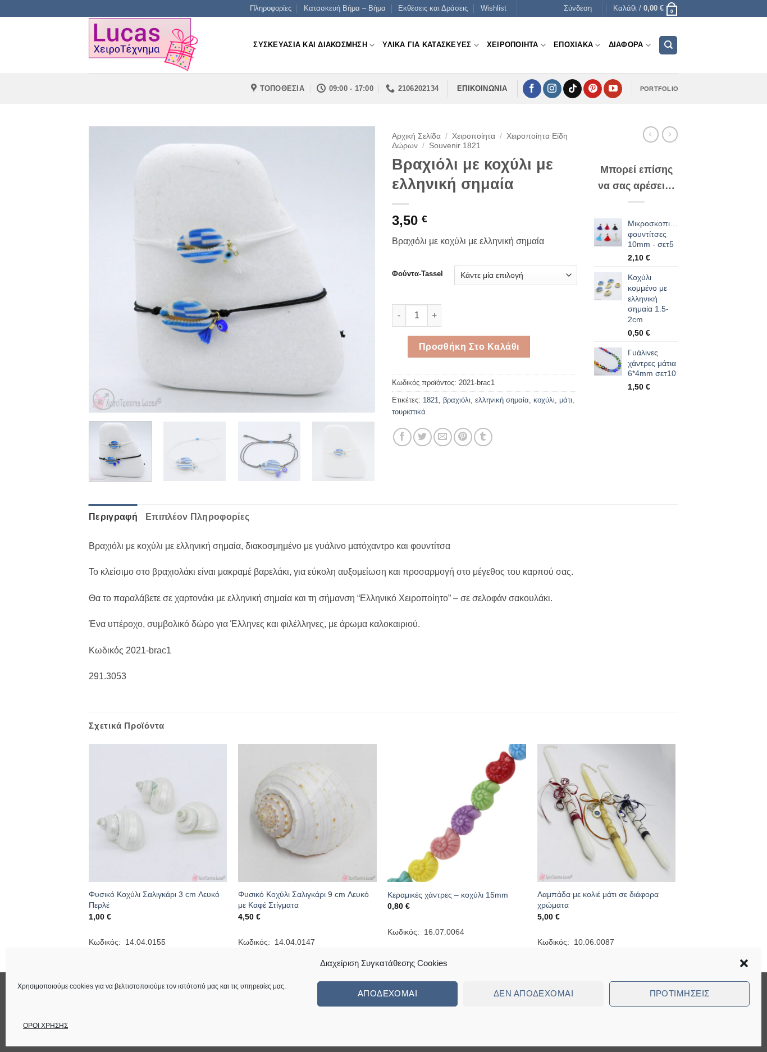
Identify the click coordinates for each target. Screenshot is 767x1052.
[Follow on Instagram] (552, 88)
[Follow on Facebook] (532, 88)
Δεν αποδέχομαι (533, 993)
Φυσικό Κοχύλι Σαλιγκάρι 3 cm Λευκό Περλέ (154, 899)
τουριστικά (409, 412)
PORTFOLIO (659, 88)
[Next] (355, 269)
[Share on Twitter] (422, 437)
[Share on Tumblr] (483, 437)
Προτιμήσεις (680, 993)
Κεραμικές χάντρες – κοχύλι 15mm (447, 894)
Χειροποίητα (473, 136)
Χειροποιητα (512, 44)
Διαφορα (626, 44)
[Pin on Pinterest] (463, 437)
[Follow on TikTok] (572, 88)
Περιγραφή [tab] (113, 517)
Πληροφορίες (270, 8)
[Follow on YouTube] (613, 88)
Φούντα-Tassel (417, 274)
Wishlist (493, 8)
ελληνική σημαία (502, 400)
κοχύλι (544, 400)
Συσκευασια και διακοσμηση (310, 44)
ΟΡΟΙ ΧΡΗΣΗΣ (45, 1026)
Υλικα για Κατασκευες (426, 44)
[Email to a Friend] (442, 437)
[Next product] (651, 134)
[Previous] (108, 269)
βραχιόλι (457, 400)
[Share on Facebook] (402, 437)
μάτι (565, 400)
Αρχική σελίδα (416, 136)
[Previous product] (670, 134)
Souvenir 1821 (455, 145)
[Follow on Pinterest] (592, 88)
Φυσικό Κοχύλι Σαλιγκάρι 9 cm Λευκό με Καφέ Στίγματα (303, 899)
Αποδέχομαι (388, 993)
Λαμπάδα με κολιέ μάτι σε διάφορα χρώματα (598, 899)
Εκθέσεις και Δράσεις (433, 8)
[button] (744, 963)
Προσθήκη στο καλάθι (469, 346)
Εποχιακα (573, 44)
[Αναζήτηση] (668, 45)
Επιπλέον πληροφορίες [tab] (197, 517)
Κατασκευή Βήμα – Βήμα (345, 8)
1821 (431, 400)
